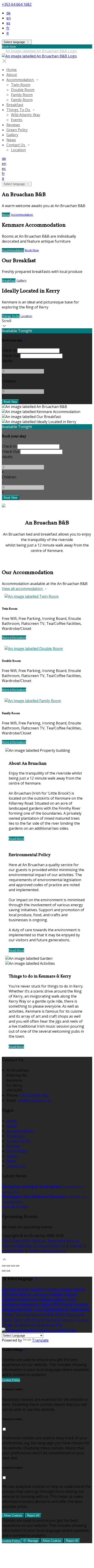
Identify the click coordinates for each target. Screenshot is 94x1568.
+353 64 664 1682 (16, 4)
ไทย (18, 1314)
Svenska (68, 1319)
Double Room (22, 89)
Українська (32, 1314)
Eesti (23, 1294)
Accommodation (20, 79)
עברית (37, 1309)
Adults (7, 360)
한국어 (60, 1314)
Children (9, 381)
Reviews (13, 124)
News (11, 139)
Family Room (22, 94)
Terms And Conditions (47, 1250)
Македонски (28, 1299)
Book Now (32, 250)
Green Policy (17, 129)
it (7, 33)
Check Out (10, 355)
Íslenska (50, 1309)
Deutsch (9, 1289)
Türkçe (8, 1314)
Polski (7, 1319)
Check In (9, 350)
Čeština (45, 1304)
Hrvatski (81, 1304)
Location (18, 149)
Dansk (79, 1289)
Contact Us (16, 144)
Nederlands (79, 1309)
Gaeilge (56, 1294)
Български (11, 1304)
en (8, 18)
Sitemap (76, 1245)
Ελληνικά (10, 1294)
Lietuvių (71, 1294)
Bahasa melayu (53, 1299)
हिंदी (56, 1304)
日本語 (48, 1314)
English (23, 1289)
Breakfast (14, 104)
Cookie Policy (13, 1250)
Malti (71, 1299)
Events (16, 119)
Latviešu (9, 1299)
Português (76, 1314)
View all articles (15, 1206)
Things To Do (18, 109)
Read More (16, 839)
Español (37, 1289)
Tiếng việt (21, 1319)
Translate (40, 1340)
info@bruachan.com (34, 1100)
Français (52, 1289)
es (8, 23)
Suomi (44, 1294)
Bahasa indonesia (17, 1309)
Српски (82, 1319)
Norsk (63, 1309)
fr (7, 28)
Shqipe (7, 1324)
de (8, 12)
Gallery (12, 134)
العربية (33, 1294)
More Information (14, 637)
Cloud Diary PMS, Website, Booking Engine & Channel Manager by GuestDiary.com (40, 1243)
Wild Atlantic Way (25, 114)
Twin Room (20, 84)
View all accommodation (23, 588)
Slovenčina (45, 1324)
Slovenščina (24, 1324)
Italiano (66, 1289)
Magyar (66, 1304)
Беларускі (30, 1304)
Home (11, 69)
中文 (58, 1324)
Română (53, 1319)
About (11, 74)
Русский (38, 1319)
